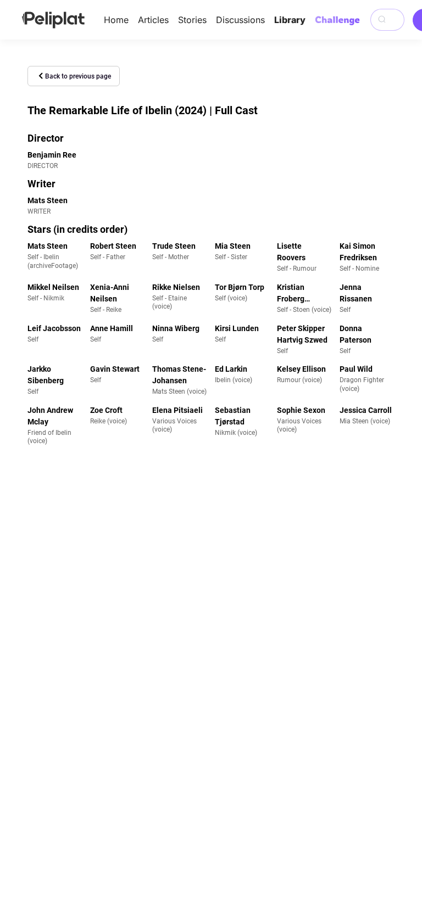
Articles (153, 19)
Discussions (240, 19)
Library (290, 19)
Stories (192, 19)
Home (116, 19)
